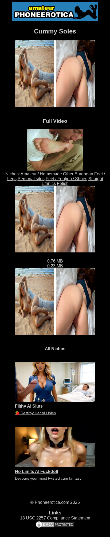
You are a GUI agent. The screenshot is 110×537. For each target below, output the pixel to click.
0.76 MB (55, 261)
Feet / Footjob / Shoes (66, 178)
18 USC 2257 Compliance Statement (55, 518)
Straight (95, 178)
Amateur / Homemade (41, 174)
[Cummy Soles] (55, 169)
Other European (78, 174)
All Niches (55, 348)
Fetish (63, 183)
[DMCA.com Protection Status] (55, 527)
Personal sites (31, 178)
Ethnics (49, 183)
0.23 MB (55, 266)
